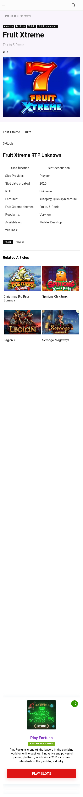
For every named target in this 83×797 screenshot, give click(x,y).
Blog (13, 16)
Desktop (20, 26)
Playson (19, 242)
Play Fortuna (41, 737)
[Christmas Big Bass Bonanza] (22, 269)
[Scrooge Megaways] (60, 313)
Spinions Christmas (55, 296)
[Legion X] (22, 313)
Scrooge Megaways (55, 340)
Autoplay (8, 26)
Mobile (31, 26)
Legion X (9, 340)
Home (6, 16)
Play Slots (41, 773)
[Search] (73, 5)
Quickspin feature (47, 26)
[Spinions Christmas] (60, 269)
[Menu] (4, 5)
